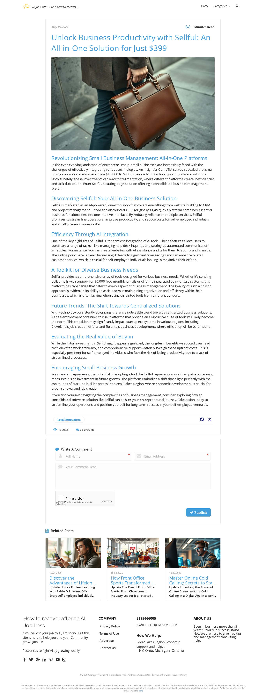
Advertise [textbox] (107, 640)
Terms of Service (161, 674)
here (141, 690)
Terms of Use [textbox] (109, 633)
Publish (200, 512)
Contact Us (144, 674)
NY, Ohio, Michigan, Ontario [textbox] (160, 646)
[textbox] (55, 7)
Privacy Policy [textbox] (110, 626)
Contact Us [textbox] (108, 647)
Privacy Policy (179, 674)
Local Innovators (69, 420)
